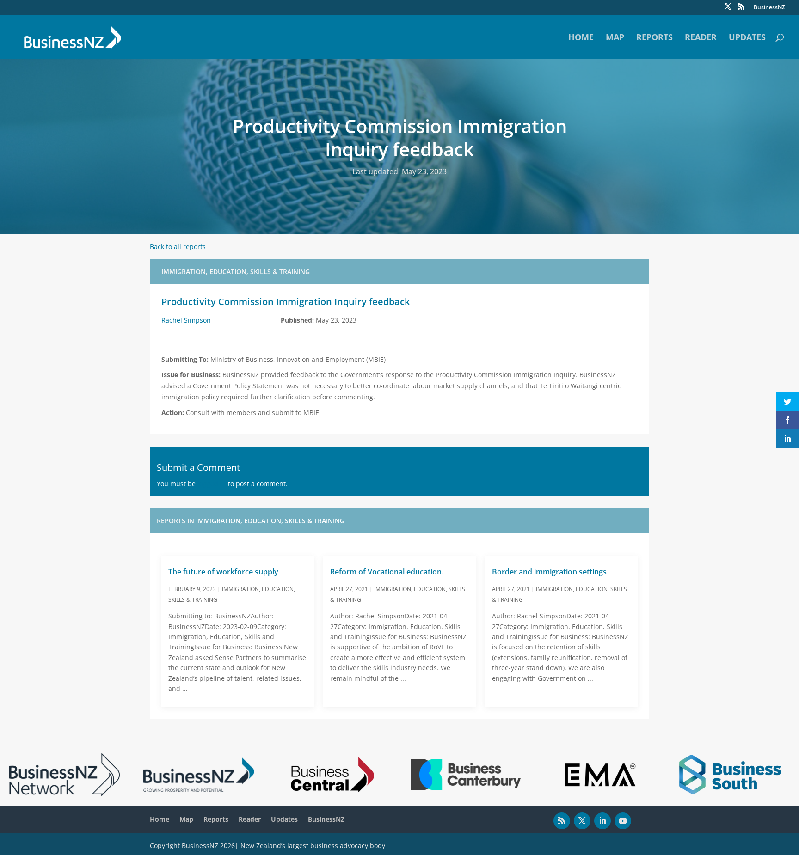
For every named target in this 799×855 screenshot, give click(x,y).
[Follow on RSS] (561, 820)
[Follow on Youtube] (623, 820)
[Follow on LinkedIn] (602, 820)
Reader (701, 38)
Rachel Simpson (186, 320)
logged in (211, 483)
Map (615, 38)
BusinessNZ (769, 8)
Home (581, 38)
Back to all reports (178, 246)
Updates (747, 38)
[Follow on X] (582, 820)
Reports (654, 38)
